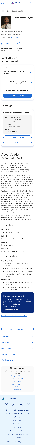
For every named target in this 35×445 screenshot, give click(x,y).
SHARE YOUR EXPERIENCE (17, 329)
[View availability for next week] (31, 83)
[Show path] (3, 11)
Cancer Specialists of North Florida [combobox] (14, 72)
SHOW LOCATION (12, 44)
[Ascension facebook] (6, 404)
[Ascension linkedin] (13, 404)
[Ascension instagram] (28, 404)
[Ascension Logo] (17, 398)
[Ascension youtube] (21, 404)
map (18, 142)
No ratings (16, 37)
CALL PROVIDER (18, 95)
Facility (5, 68)
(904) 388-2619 (18, 137)
